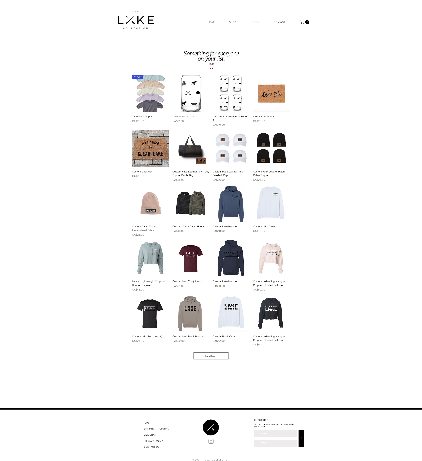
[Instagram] (211, 441)
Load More (211, 355)
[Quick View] (191, 93)
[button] (305, 22)
